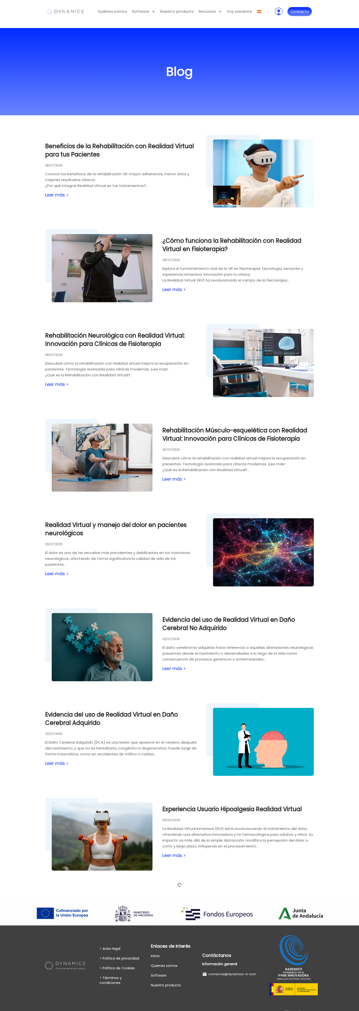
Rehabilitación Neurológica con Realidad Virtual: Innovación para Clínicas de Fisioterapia (115, 339)
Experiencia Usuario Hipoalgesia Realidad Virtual (232, 809)
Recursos (207, 11)
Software (140, 11)
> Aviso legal (110, 948)
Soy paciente (239, 11)
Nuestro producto (177, 11)
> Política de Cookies (117, 968)
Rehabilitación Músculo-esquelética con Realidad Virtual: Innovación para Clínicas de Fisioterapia (234, 434)
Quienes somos (164, 965)
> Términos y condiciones (111, 980)
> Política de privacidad (119, 958)
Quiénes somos (112, 11)
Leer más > (57, 195)
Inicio (155, 955)
